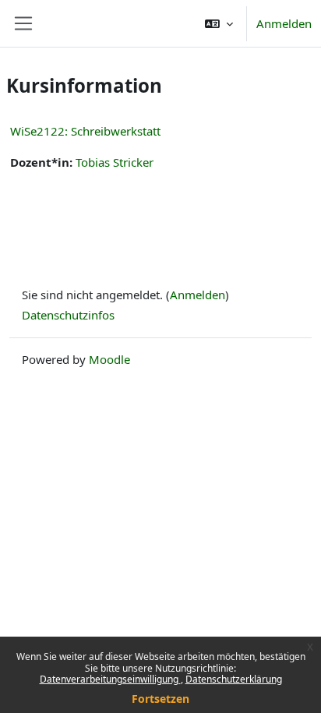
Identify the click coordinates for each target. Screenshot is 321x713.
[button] (219, 23)
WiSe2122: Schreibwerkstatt (85, 131)
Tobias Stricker (114, 162)
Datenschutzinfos (68, 315)
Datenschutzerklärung (233, 679)
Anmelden (284, 23)
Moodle (109, 359)
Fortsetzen (160, 698)
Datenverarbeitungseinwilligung (110, 679)
